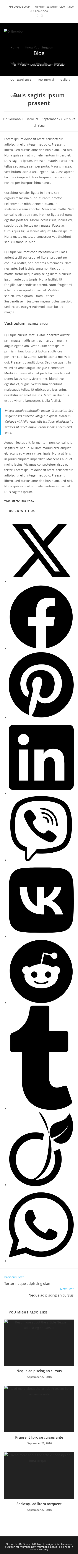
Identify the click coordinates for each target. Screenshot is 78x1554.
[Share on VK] (41, 936)
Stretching (18, 501)
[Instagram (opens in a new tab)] (41, 16)
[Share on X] (41, 582)
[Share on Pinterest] (41, 717)
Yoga (41, 125)
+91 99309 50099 (19, 6)
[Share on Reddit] (41, 1003)
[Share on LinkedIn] (41, 793)
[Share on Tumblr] (41, 1109)
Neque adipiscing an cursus (39, 1370)
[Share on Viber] (41, 860)
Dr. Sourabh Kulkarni (18, 119)
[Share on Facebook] (41, 648)
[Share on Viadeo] (41, 1185)
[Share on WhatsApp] (41, 1261)
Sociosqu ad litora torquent (39, 1503)
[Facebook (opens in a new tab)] (37, 16)
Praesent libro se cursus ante (39, 1437)
